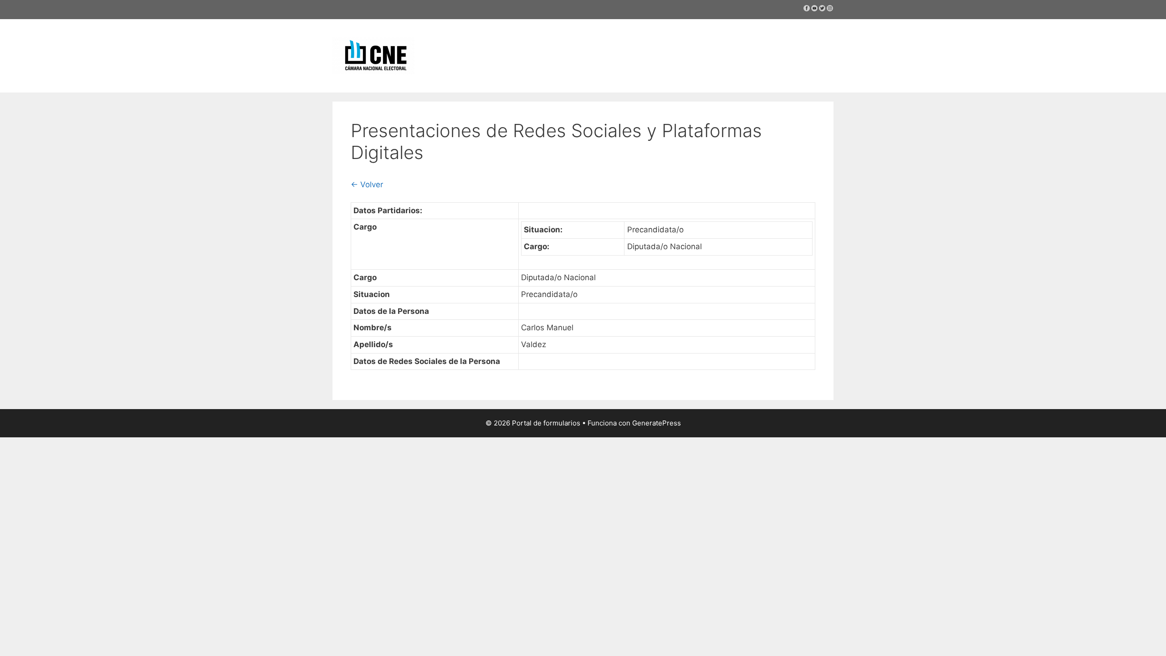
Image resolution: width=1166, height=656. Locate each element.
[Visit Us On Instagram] (830, 9)
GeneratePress (656, 423)
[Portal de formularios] (373, 55)
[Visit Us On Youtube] (814, 9)
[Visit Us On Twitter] (822, 9)
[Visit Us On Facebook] (806, 9)
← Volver (367, 184)
